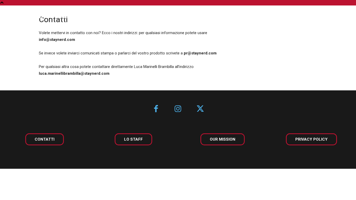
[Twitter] (200, 109)
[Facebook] (156, 109)
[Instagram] (178, 109)
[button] (337, 16)
